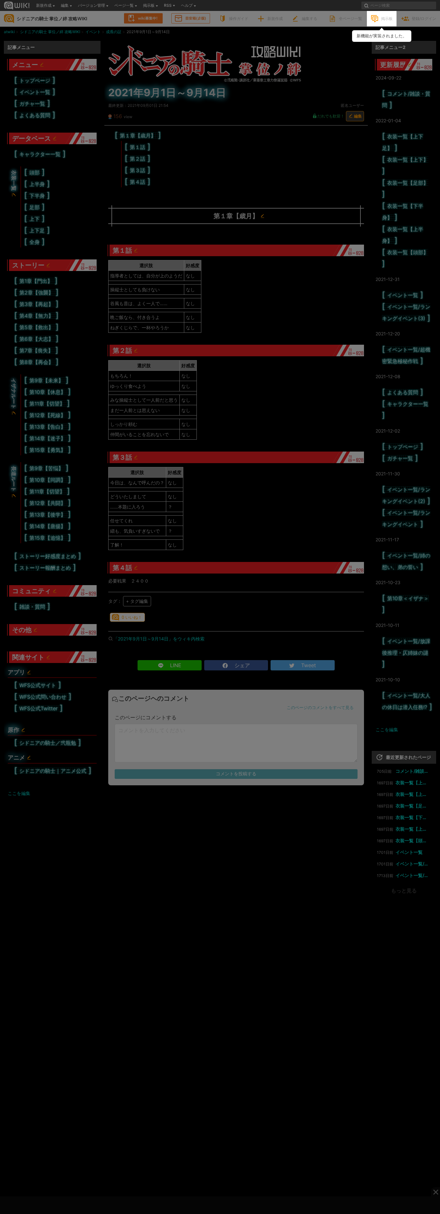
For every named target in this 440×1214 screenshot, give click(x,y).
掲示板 (387, 18)
